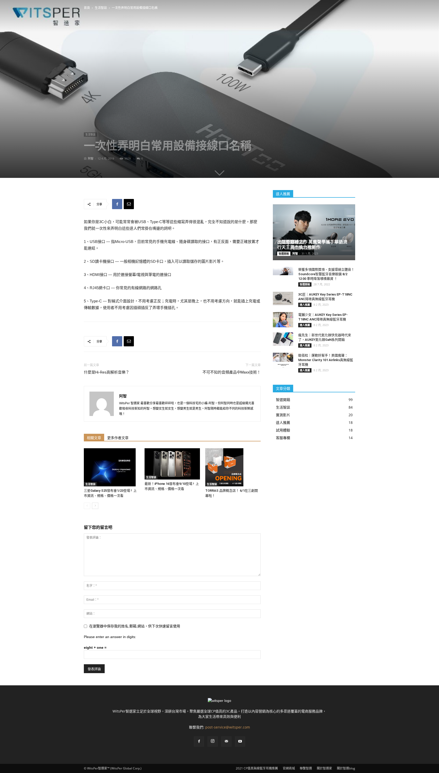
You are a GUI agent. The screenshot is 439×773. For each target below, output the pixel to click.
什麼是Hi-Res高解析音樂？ (106, 372)
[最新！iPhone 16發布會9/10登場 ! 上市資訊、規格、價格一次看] (172, 464)
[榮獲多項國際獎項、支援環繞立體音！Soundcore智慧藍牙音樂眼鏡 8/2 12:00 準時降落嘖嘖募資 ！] (283, 271)
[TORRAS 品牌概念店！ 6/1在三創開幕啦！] (233, 467)
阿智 (90, 158)
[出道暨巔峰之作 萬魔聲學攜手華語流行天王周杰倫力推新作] (314, 229)
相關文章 (94, 438)
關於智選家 (324, 768)
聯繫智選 (306, 768)
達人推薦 (305, 304)
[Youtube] (240, 741)
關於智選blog (346, 768)
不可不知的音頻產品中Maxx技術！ (231, 372)
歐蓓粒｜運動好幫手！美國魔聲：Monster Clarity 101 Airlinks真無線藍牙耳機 (325, 359)
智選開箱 (284, 253)
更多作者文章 (118, 438)
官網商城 (289, 768)
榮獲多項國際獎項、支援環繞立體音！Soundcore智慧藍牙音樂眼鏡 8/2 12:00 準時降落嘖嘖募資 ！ (326, 274)
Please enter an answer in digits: (110, 637)
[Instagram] (213, 741)
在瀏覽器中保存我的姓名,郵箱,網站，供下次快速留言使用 (134, 626)
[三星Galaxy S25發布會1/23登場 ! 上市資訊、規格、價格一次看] (111, 467)
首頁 (87, 8)
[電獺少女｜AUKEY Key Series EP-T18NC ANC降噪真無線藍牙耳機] (283, 319)
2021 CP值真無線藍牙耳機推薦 (257, 768)
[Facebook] (199, 741)
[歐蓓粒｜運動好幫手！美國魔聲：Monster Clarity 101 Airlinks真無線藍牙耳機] (283, 361)
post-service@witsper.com (227, 727)
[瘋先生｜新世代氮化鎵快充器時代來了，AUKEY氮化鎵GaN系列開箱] (283, 339)
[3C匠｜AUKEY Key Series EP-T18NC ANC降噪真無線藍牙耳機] (283, 298)
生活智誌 (101, 8)
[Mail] (226, 741)
